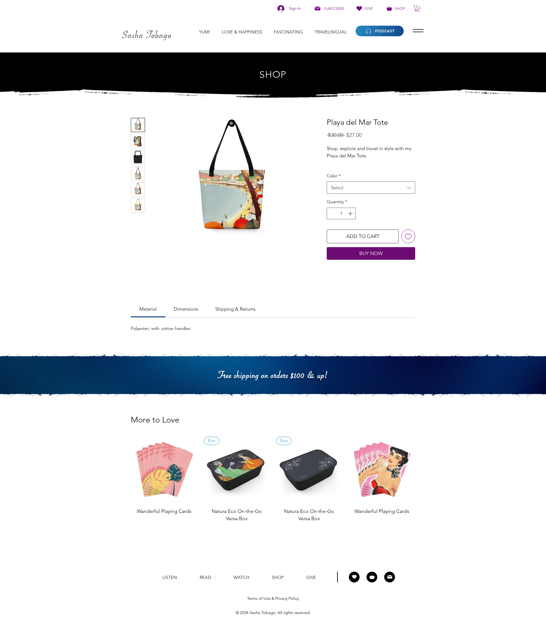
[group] (273, 483)
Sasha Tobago (263, 612)
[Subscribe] (389, 577)
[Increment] (351, 213)
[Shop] (372, 577)
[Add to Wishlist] (408, 236)
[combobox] (371, 187)
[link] (148, 309)
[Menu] (418, 30)
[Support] (354, 577)
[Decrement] (332, 213)
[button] (417, 8)
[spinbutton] (341, 213)
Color (334, 176)
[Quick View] (164, 470)
